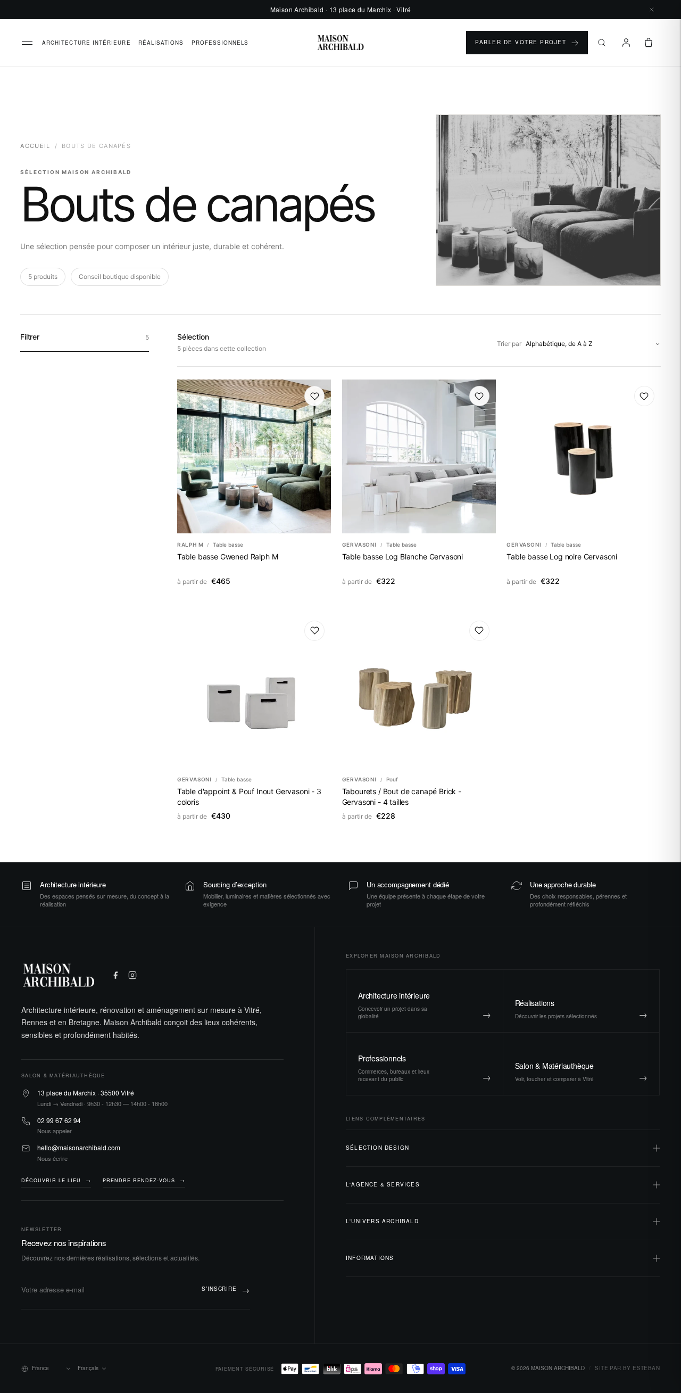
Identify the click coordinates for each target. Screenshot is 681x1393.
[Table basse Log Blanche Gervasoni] (419, 456)
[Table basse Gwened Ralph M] (254, 456)
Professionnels (220, 42)
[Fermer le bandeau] (651, 9)
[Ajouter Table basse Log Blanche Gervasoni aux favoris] (479, 396)
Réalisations (161, 42)
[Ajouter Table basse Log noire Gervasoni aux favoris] (644, 396)
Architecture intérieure (86, 42)
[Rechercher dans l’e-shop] (601, 42)
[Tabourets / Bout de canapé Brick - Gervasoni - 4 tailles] (419, 691)
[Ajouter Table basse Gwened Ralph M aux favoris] (314, 396)
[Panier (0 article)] (648, 42)
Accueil (35, 146)
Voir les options (254, 522)
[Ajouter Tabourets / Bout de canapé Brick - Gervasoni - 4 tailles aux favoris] (479, 631)
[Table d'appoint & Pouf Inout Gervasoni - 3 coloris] (254, 691)
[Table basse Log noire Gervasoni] (583, 456)
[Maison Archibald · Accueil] (341, 42)
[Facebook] (115, 975)
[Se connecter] (626, 42)
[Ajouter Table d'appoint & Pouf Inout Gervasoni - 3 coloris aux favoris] (314, 631)
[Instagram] (132, 975)
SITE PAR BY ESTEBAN (627, 1368)
